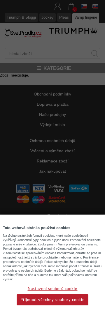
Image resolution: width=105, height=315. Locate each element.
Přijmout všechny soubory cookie (52, 300)
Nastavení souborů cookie (53, 289)
